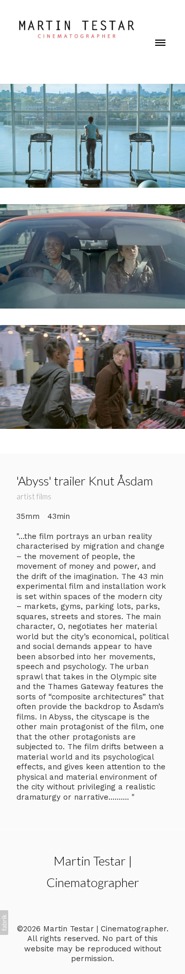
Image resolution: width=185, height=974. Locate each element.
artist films (33, 496)
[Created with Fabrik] (4, 922)
